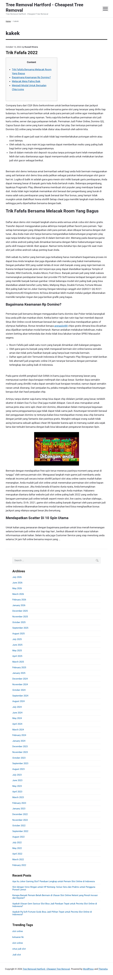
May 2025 (17, 650)
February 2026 (19, 599)
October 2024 (18, 690)
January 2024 (18, 741)
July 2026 (17, 577)
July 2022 (17, 842)
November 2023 (20, 752)
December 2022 (20, 814)
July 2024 (17, 707)
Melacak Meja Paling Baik (26, 81)
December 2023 (20, 746)
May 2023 (17, 786)
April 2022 (17, 853)
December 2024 (20, 678)
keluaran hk (18, 937)
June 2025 (17, 645)
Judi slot (16, 954)
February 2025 (19, 667)
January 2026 (18, 605)
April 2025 (17, 656)
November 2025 (20, 616)
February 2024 (19, 735)
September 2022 (20, 831)
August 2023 (18, 769)
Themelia (103, 969)
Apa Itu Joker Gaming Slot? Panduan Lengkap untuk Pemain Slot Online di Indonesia (53, 881)
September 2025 (20, 628)
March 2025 (18, 661)
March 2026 (18, 594)
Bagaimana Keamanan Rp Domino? (31, 77)
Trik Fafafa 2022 (22, 52)
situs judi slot (19, 949)
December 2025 (20, 611)
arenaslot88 (61, 325)
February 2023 (19, 803)
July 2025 (17, 639)
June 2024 (17, 712)
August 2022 (18, 837)
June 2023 (17, 780)
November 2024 (20, 684)
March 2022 (18, 859)
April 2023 (17, 791)
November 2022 (20, 820)
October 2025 (18, 622)
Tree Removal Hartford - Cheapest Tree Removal (46, 969)
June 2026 (17, 582)
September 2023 (20, 763)
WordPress (88, 969)
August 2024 (18, 701)
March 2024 (18, 729)
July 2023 (17, 775)
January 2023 (18, 808)
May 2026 (17, 588)
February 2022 (19, 865)
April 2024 (17, 724)
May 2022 (17, 848)
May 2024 (17, 718)
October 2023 (18, 758)
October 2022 (18, 825)
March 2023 (18, 797)
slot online (17, 931)
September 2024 (20, 695)
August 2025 (18, 633)
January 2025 (18, 673)
